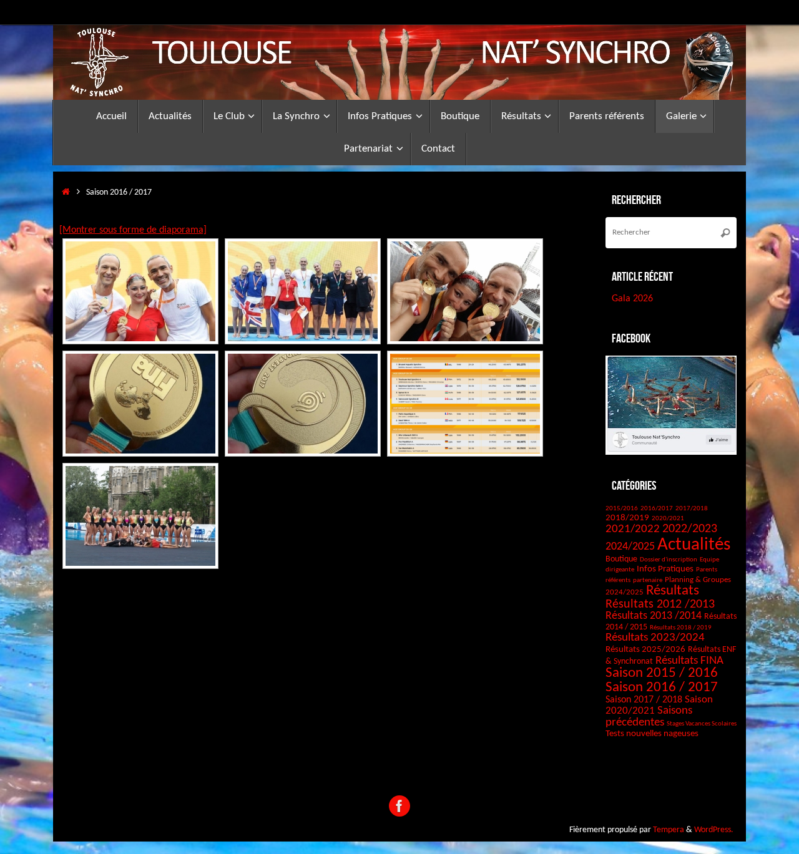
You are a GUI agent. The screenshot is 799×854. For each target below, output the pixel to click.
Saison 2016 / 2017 (661, 688)
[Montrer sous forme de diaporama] (133, 230)
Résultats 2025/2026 (645, 649)
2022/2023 (689, 529)
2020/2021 (668, 518)
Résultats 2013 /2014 (653, 616)
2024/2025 (630, 547)
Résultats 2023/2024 (655, 637)
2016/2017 (656, 508)
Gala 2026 (632, 299)
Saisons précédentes (648, 717)
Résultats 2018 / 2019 (681, 627)
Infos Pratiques (665, 569)
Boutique (621, 559)
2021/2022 (632, 529)
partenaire (647, 580)
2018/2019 (627, 518)
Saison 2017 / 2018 (643, 700)
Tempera (668, 830)
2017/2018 (691, 508)
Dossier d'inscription (668, 559)
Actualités (693, 545)
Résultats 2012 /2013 (660, 604)
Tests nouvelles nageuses (652, 734)
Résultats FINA (689, 661)
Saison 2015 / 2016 (661, 673)
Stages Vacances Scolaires (702, 724)
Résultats (672, 591)
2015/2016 (621, 508)
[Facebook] (399, 806)
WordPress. (713, 830)
